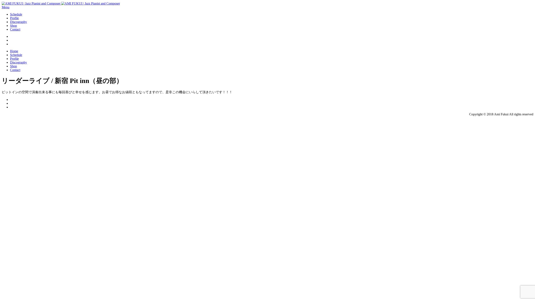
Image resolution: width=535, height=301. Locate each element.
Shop (13, 25)
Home (14, 51)
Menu (5, 7)
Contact (15, 29)
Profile (14, 18)
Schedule (16, 14)
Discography (18, 22)
